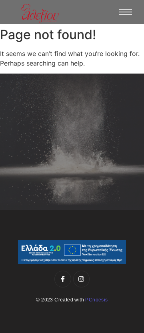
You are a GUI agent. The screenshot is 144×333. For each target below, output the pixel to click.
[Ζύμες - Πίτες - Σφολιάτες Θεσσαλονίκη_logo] (40, 13)
